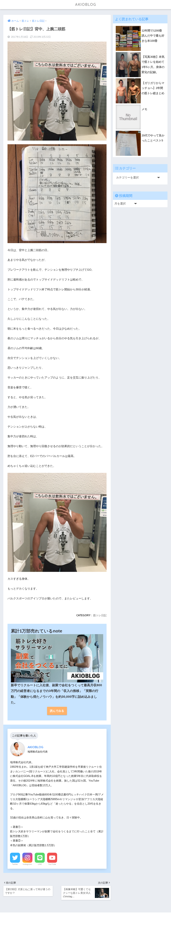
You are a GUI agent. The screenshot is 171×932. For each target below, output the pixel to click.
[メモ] (140, 104)
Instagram (27, 864)
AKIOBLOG (85, 4)
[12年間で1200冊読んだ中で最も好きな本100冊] (140, 26)
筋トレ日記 (100, 615)
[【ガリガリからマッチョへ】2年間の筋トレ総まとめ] (140, 78)
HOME (87, 919)
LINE (40, 864)
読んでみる (57, 710)
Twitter (15, 864)
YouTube (52, 864)
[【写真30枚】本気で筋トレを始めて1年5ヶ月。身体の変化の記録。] (140, 52)
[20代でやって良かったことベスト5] (140, 131)
